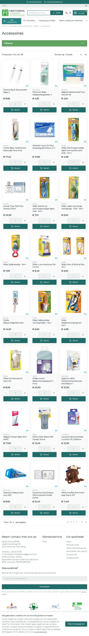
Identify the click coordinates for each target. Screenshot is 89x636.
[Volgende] (85, 522)
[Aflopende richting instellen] (85, 54)
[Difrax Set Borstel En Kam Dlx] (15, 360)
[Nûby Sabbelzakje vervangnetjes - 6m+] (44, 301)
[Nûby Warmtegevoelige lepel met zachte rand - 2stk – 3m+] (73, 129)
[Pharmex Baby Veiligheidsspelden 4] (44, 73)
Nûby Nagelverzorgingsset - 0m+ (71, 322)
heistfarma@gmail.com (25, 554)
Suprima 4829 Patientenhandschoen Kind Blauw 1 (71, 381)
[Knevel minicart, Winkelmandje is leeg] (75, 13)
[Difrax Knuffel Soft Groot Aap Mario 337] (73, 474)
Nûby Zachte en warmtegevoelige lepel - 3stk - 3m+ (43, 208)
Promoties (30, 21)
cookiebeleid (40, 632)
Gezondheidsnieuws (76, 548)
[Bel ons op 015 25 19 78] (66, 13)
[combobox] (39, 12)
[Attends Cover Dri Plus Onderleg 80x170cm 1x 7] (44, 129)
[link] (68, 522)
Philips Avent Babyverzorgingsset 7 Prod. (42, 381)
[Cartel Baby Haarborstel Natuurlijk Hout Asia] (15, 129)
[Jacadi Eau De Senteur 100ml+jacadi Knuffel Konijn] (44, 474)
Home (4, 26)
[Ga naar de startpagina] (13, 12)
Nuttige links (72, 545)
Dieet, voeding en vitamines (71, 21)
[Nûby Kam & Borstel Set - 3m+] (73, 246)
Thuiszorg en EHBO (47, 21)
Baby (36, 26)
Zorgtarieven (72, 558)
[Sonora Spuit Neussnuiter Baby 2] (15, 73)
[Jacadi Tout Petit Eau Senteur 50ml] (15, 187)
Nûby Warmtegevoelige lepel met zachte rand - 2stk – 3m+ (72, 150)
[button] (44, 43)
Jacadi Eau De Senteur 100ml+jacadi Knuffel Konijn (42, 495)
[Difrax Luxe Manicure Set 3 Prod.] (44, 246)
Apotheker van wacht (76, 551)
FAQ (44, 541)
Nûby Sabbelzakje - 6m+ (14, 264)
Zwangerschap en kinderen (21, 26)
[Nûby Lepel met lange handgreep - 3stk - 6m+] (73, 187)
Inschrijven (44, 587)
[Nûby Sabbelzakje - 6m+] (15, 246)
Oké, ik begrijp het (76, 624)
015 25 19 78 (16, 552)
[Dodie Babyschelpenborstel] (15, 301)
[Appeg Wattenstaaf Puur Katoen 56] (73, 73)
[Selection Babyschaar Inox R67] (15, 474)
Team (69, 541)
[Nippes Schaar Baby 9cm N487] (15, 418)
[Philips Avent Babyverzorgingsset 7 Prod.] (44, 360)
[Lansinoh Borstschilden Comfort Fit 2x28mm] (73, 418)
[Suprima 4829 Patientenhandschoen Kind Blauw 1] (73, 360)
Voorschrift (71, 554)
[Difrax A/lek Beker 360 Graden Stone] (44, 418)
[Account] (70, 13)
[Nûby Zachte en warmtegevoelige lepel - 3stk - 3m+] (44, 187)
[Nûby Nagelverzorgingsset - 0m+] (73, 301)
